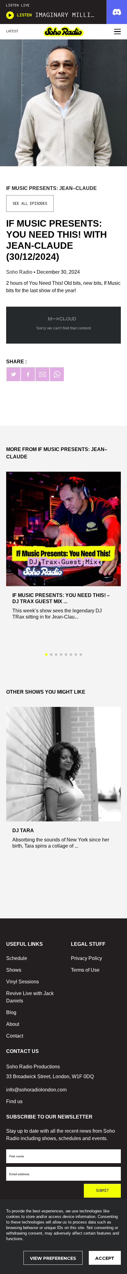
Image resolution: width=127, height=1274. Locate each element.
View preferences (53, 1258)
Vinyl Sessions (22, 981)
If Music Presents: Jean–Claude (51, 188)
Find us (14, 1101)
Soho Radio (20, 272)
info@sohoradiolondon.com (36, 1089)
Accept (104, 1258)
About (12, 1024)
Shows (13, 970)
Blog (11, 1012)
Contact (14, 1035)
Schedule (16, 958)
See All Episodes (30, 203)
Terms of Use (85, 970)
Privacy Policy (86, 958)
